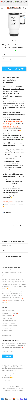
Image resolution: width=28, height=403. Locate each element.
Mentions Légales (6, 335)
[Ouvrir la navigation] (2, 8)
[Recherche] (23, 8)
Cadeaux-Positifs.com (9, 201)
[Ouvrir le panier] (26, 8)
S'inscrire (7, 356)
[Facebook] (2, 380)
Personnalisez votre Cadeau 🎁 (10, 313)
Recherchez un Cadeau (8, 310)
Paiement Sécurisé (6, 245)
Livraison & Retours (7, 318)
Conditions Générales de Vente (10, 333)
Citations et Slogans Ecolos (9, 320)
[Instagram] (5, 380)
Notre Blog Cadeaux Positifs (9, 325)
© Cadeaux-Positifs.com (14, 386)
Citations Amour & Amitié (8, 323)
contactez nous (6, 300)
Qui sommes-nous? (7, 330)
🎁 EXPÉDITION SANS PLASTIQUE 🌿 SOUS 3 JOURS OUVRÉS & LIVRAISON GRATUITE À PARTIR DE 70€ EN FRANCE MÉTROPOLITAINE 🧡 (14, 3)
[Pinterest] (9, 380)
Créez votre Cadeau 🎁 (8, 315)
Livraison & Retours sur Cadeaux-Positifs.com (13, 241)
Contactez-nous (6, 328)
